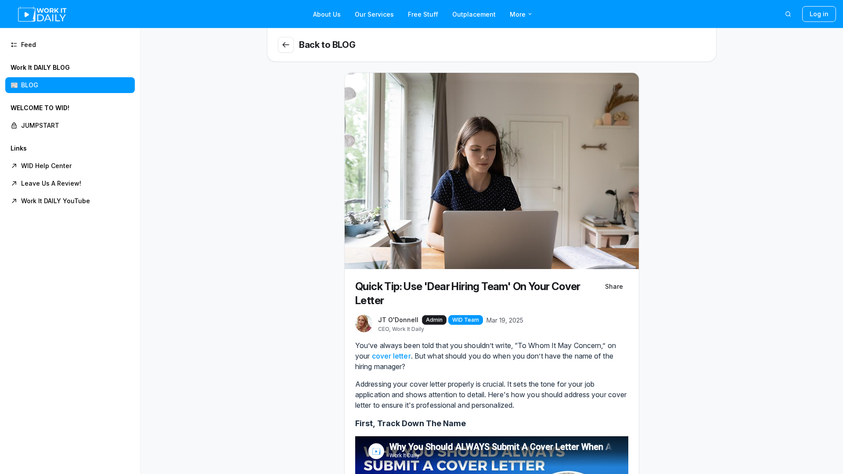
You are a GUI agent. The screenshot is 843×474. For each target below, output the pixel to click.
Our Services (374, 14)
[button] (70, 76)
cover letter (391, 356)
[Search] (788, 14)
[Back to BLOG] (286, 45)
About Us (327, 14)
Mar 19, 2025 (504, 320)
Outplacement (474, 14)
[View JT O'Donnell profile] (364, 324)
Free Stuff (423, 14)
